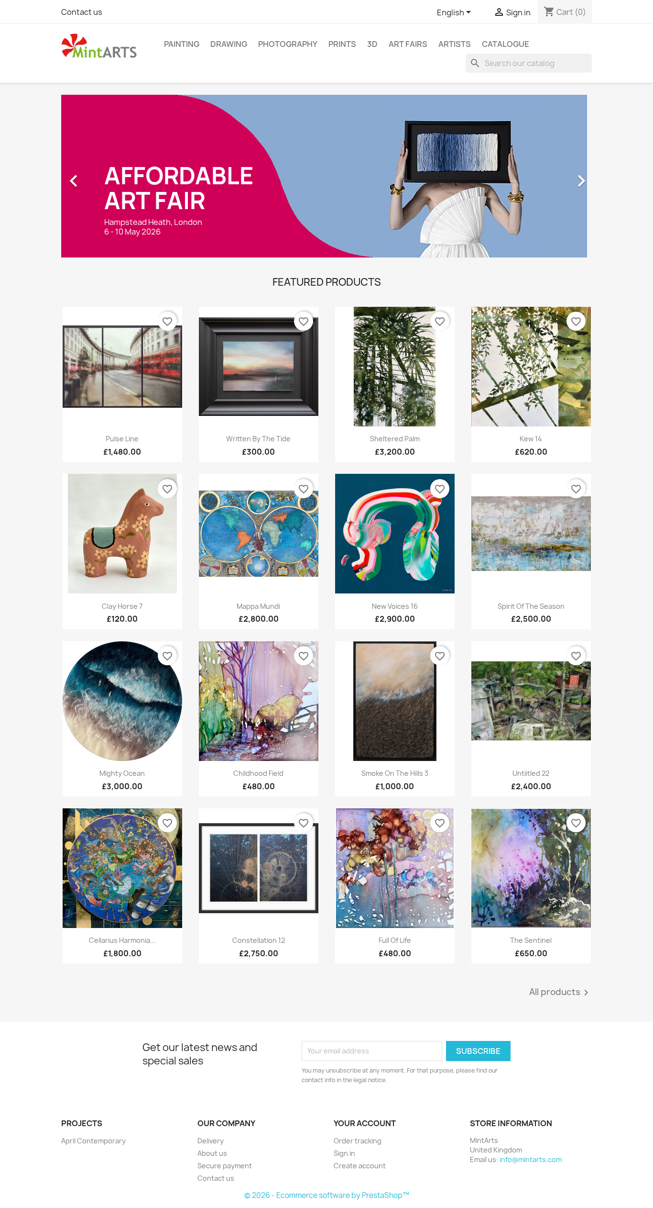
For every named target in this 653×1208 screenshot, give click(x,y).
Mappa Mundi (258, 606)
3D (372, 44)
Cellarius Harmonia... (122, 940)
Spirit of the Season (531, 606)
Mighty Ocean (122, 773)
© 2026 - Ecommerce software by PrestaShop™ (326, 1195)
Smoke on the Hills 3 (394, 773)
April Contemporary (93, 1140)
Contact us (81, 12)
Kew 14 (531, 438)
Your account (365, 1123)
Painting (181, 44)
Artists (454, 44)
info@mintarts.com (531, 1159)
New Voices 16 (395, 606)
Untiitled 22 (530, 773)
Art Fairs (408, 44)
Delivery (210, 1140)
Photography (287, 44)
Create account (360, 1165)
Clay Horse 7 (122, 606)
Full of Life (395, 940)
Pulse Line (122, 438)
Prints (342, 44)
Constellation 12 (258, 940)
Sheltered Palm (395, 438)
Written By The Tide (258, 438)
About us (212, 1153)
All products (560, 992)
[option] (326, 176)
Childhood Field (258, 773)
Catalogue (505, 44)
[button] (101, 176)
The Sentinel (531, 940)
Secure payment (224, 1165)
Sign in (344, 1153)
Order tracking (357, 1140)
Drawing (228, 44)
